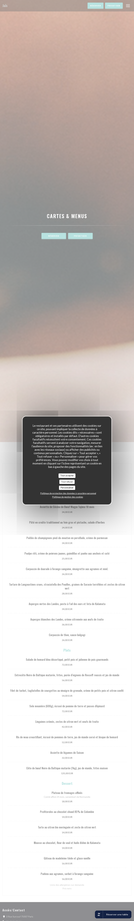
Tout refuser (67, 481)
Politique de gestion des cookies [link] (67, 497)
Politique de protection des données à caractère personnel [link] (68, 493)
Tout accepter (67, 475)
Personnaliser (67, 487)
